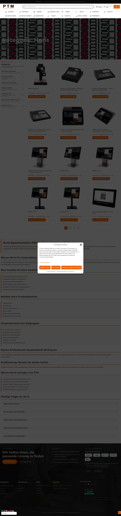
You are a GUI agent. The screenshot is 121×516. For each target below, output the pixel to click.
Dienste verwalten (44, 262)
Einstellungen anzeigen (71, 267)
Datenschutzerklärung (62, 271)
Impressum (71, 271)
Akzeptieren (45, 267)
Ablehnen (56, 267)
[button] (81, 245)
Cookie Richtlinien (51, 271)
